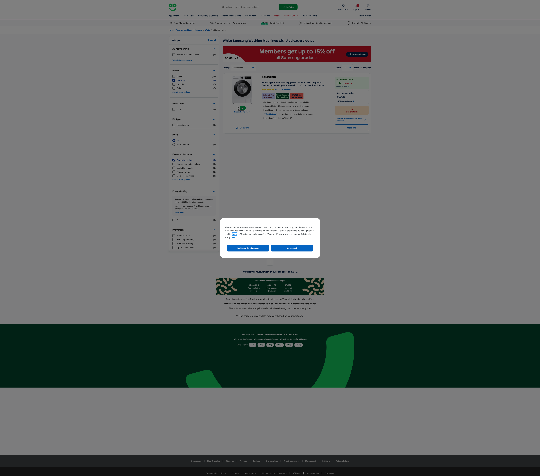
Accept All (292, 248)
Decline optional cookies (248, 248)
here (234, 234)
